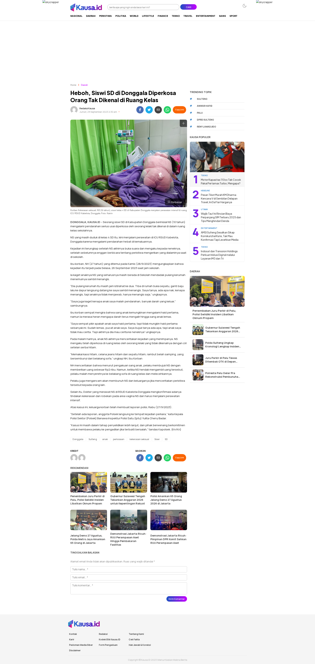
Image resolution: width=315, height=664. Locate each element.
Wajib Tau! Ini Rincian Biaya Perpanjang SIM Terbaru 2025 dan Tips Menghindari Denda (221, 217)
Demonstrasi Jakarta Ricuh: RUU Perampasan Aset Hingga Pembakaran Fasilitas (128, 539)
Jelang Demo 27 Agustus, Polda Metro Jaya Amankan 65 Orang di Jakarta (87, 539)
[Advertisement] (157, 47)
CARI (188, 7)
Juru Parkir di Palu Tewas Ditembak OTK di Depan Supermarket (221, 359)
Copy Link (179, 109)
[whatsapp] (167, 109)
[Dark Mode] (244, 5)
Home (73, 85)
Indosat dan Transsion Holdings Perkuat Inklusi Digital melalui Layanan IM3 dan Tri (219, 254)
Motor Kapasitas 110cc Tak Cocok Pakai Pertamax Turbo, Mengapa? (221, 181)
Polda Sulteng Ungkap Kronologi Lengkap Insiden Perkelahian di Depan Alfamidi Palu (222, 344)
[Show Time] (119, 112)
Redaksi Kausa (87, 108)
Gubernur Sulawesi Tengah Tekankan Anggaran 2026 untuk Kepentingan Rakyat (127, 499)
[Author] (74, 109)
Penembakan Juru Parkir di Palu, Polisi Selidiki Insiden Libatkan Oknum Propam (87, 499)
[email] (158, 109)
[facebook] (140, 109)
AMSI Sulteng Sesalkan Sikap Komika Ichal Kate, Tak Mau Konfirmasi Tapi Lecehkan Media (219, 236)
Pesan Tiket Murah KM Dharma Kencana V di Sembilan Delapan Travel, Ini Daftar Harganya (219, 198)
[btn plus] (183, 123)
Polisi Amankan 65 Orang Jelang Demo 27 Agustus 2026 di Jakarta (166, 499)
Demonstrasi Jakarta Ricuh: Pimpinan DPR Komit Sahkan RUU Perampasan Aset (168, 539)
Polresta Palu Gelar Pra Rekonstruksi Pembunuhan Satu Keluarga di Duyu (222, 375)
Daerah (84, 85)
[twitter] (149, 109)
